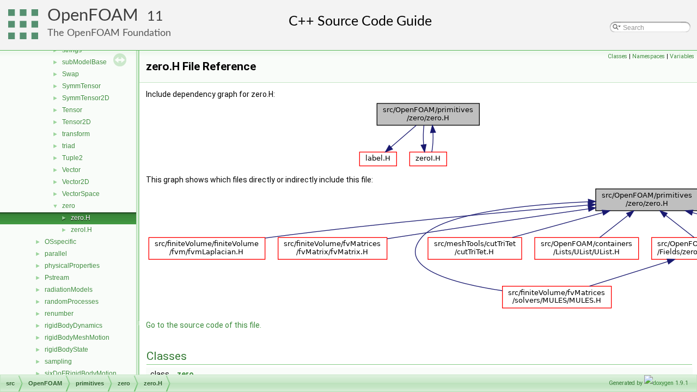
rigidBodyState (66, 349)
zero (68, 206)
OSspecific (60, 242)
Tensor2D (76, 122)
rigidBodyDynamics (73, 325)
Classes (617, 56)
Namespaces (648, 56)
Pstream (57, 277)
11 (155, 16)
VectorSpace (81, 194)
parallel (56, 254)
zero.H (80, 218)
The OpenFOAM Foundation (109, 33)
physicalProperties (72, 266)
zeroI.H (81, 230)
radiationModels (69, 289)
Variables (682, 56)
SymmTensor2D (85, 98)
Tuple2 (72, 158)
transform (76, 134)
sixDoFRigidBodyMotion (81, 373)
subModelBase (84, 62)
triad (68, 146)
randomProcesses (72, 301)
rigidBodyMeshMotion (77, 337)
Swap (70, 74)
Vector (71, 170)
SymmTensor (81, 86)
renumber (59, 313)
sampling (58, 361)
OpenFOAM (92, 15)
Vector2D (75, 182)
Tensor (72, 110)
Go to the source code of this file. (203, 325)
